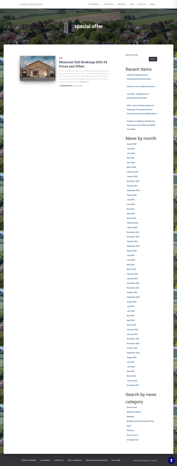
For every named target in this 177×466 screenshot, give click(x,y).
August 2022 (132, 357)
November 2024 (133, 237)
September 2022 (133, 353)
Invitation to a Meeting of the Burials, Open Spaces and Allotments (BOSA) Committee (141, 125)
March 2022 (131, 376)
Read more (84, 82)
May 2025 (130, 209)
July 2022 (130, 362)
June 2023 (131, 311)
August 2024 (132, 251)
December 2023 (133, 283)
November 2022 (133, 343)
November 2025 (133, 181)
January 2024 (132, 279)
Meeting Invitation (134, 412)
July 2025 (130, 200)
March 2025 (131, 218)
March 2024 (131, 269)
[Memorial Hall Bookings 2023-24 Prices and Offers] (37, 68)
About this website (74, 460)
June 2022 (131, 367)
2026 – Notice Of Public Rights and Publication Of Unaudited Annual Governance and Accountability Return (142, 110)
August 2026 (132, 144)
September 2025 (133, 190)
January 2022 (132, 381)
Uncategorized (133, 440)
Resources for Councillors (97, 460)
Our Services (93, 4)
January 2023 (132, 334)
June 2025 (131, 204)
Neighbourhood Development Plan (140, 421)
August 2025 (132, 195)
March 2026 (131, 167)
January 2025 (132, 227)
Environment (132, 407)
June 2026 (131, 153)
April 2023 (131, 320)
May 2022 (130, 371)
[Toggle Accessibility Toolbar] (171, 460)
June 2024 (131, 260)
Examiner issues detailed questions (141, 86)
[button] (99, 4)
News (132, 4)
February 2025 (132, 223)
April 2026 (131, 163)
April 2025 (131, 214)
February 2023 (132, 330)
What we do (108, 4)
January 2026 (132, 176)
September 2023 (133, 297)
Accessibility (45, 460)
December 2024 (133, 232)
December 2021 (133, 385)
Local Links (116, 460)
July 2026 (130, 149)
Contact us (141, 4)
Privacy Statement (29, 460)
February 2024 (132, 274)
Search (152, 4)
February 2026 (132, 172)
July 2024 (130, 255)
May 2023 (130, 316)
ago (77, 86)
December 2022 (133, 339)
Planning (130, 430)
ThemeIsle (153, 461)
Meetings (121, 4)
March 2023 (131, 325)
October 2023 (132, 292)
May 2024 (130, 265)
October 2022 (132, 348)
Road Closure (132, 435)
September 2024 (133, 246)
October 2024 (132, 241)
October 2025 (132, 186)
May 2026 (130, 158)
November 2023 (133, 288)
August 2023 (132, 302)
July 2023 (130, 306)
